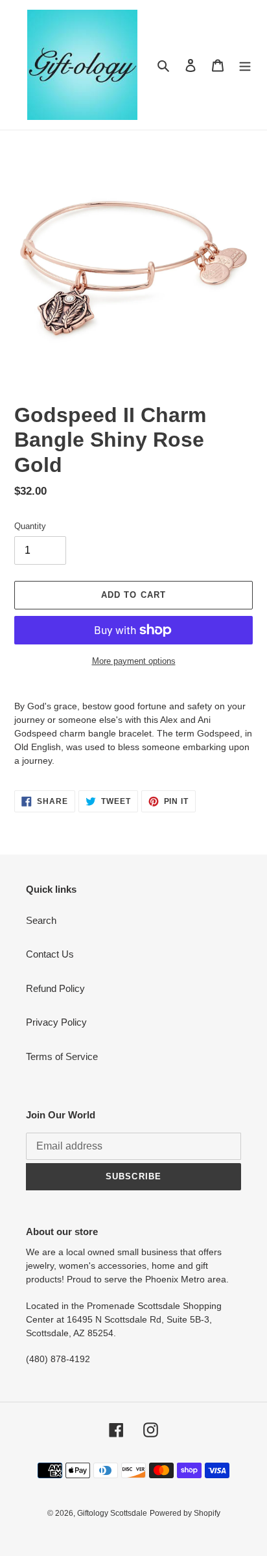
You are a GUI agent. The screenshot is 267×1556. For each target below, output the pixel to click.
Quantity (30, 526)
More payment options (134, 661)
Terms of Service (62, 1056)
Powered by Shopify (185, 1513)
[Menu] (245, 65)
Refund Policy (55, 988)
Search (41, 920)
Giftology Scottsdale (112, 1513)
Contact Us (50, 954)
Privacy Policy (56, 1022)
